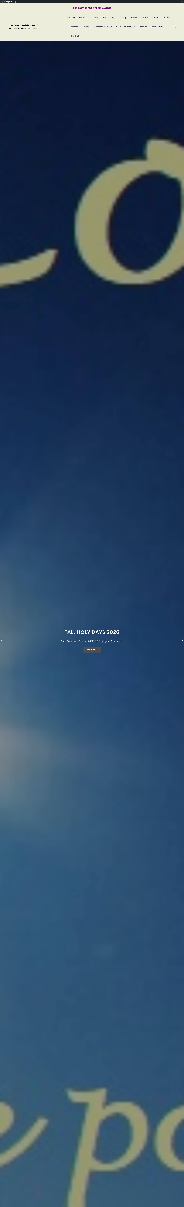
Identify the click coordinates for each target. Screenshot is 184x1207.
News (117, 27)
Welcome (71, 17)
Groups (157, 17)
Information (129, 27)
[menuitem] (15, 1)
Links (114, 17)
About (104, 17)
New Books (83, 17)
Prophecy (75, 27)
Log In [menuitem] (3, 2)
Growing (133, 17)
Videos (86, 27)
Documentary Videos (102, 27)
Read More (92, 653)
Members (145, 17)
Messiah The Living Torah (23, 25)
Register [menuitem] (9, 2)
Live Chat (75, 36)
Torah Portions (157, 27)
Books (166, 17)
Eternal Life (142, 27)
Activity (123, 17)
